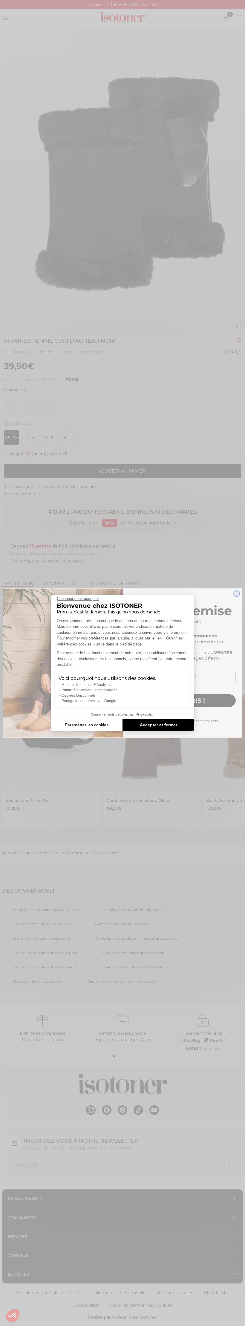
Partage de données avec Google (89, 701)
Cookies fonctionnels (79, 695)
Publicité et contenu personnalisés (89, 690)
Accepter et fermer (158, 724)
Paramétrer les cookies (86, 724)
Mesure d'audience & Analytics (86, 685)
